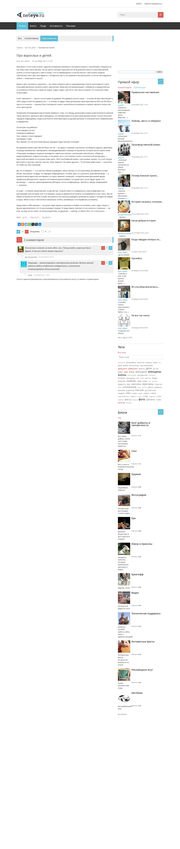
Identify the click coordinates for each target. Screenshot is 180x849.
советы (133, 396)
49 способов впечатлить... (145, 287)
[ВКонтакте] (19, 224)
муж (128, 384)
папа (139, 387)
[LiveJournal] (36, 224)
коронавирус (130, 378)
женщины (154, 371)
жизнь (122, 375)
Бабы (155, 362)
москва (154, 381)
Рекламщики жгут (142, 670)
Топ (119, 418)
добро (120, 372)
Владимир (34, 231)
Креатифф (137, 574)
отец (119, 387)
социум (139, 396)
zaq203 (121, 105)
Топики (22, 25)
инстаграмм (131, 375)
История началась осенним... (147, 202)
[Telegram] (26, 224)
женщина (141, 371)
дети (25, 217)
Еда (133, 518)
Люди (43, 25)
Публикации (140, 87)
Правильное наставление (145, 92)
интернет (152, 375)
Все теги (122, 352)
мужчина (136, 384)
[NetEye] (31, 15)
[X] (32, 224)
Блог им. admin (23, 61)
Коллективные (32, 38)
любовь (131, 381)
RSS (130, 337)
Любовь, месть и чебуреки (146, 121)
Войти (139, 3)
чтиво (158, 399)
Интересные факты (143, 641)
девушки (133, 368)
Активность (56, 25)
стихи (158, 396)
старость (152, 396)
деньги (142, 368)
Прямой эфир (128, 82)
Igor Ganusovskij (31, 257)
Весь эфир (122, 337)
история (121, 378)
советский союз (123, 396)
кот (137, 378)
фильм (135, 400)
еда (126, 371)
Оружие (136, 474)
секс (128, 393)
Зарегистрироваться (153, 3)
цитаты (150, 399)
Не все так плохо (140, 315)
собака (153, 393)
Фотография (138, 495)
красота (148, 378)
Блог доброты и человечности (140, 424)
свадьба (121, 393)
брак (120, 365)
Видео (135, 593)
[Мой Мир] (39, 224)
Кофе (142, 378)
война (125, 365)
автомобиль (131, 362)
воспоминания (146, 365)
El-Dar (30, 275)
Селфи (134, 393)
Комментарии (124, 87)
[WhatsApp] (29, 224)
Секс (134, 451)
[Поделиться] (49, 231)
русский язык (150, 390)
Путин (144, 387)
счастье (121, 400)
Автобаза (137, 693)
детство (155, 369)
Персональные (49, 38)
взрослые (34, 217)
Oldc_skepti (123, 252)
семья (140, 393)
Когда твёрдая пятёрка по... (146, 239)
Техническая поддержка (145, 613)
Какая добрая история (143, 220)
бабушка (149, 363)
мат (149, 381)
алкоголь (141, 362)
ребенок (158, 387)
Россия (139, 390)
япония (128, 403)
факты (128, 399)
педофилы (46, 217)
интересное (142, 375)
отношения (129, 387)
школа (121, 402)
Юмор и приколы (141, 544)
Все (19, 38)
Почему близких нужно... (145, 175)
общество (158, 384)
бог (160, 363)
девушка (122, 368)
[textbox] (140, 357)
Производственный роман (145, 144)
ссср (145, 396)
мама (145, 381)
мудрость (122, 384)
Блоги (33, 25)
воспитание (134, 365)
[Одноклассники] (22, 224)
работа (150, 387)
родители (130, 390)
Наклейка (136, 258)
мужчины (148, 384)
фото (142, 399)
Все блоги (122, 714)
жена (131, 371)
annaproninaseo (124, 214)
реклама (121, 390)
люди (139, 381)
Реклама (70, 25)
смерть (146, 393)
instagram (121, 363)
